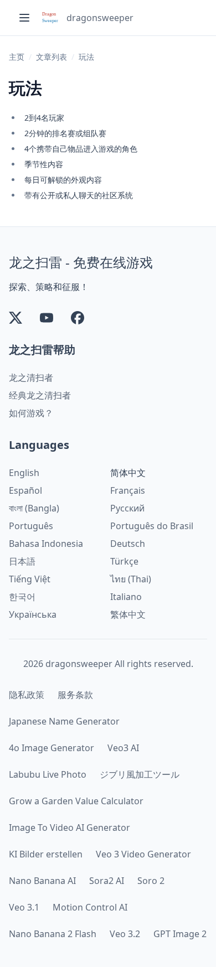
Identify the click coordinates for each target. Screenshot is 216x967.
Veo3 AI (123, 748)
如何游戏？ (31, 413)
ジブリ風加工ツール (139, 774)
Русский (127, 508)
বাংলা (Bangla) (34, 508)
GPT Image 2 (180, 934)
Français (127, 490)
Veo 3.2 (125, 934)
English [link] (24, 473)
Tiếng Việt (29, 579)
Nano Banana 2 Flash (52, 934)
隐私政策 (26, 695)
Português (31, 526)
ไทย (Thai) (130, 579)
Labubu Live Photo (47, 774)
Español (25, 490)
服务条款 (75, 695)
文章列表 (51, 56)
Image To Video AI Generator (69, 827)
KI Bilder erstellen (46, 854)
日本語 (22, 561)
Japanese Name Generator (64, 721)
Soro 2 (150, 881)
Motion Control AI (90, 907)
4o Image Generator (51, 748)
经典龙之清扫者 (40, 395)
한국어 (22, 597)
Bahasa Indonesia (46, 543)
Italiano (126, 597)
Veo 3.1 (24, 907)
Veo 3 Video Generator (143, 854)
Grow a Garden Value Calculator (76, 801)
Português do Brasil (151, 526)
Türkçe (124, 561)
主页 (16, 56)
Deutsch (127, 543)
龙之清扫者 (31, 377)
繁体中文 (128, 614)
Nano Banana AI (42, 881)
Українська (32, 614)
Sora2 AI (106, 881)
